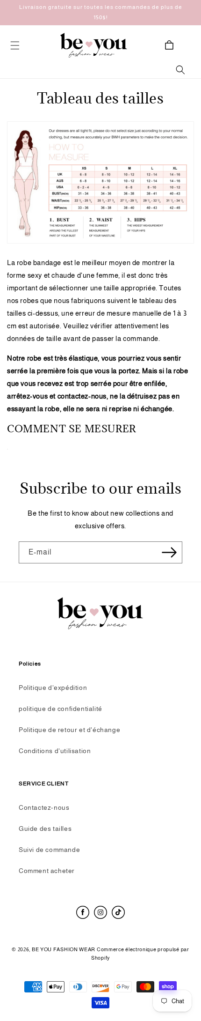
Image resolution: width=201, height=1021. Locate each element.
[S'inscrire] (171, 552)
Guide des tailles (45, 828)
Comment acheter (47, 870)
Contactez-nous (44, 807)
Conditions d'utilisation (55, 751)
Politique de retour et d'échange (69, 729)
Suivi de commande (49, 849)
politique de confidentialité (60, 708)
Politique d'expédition (53, 687)
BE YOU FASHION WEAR (64, 949)
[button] (15, 45)
